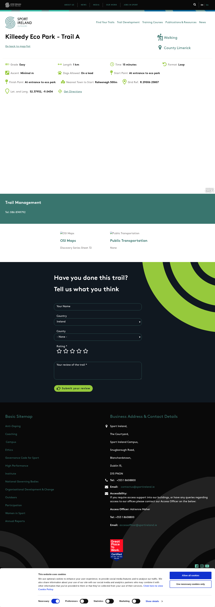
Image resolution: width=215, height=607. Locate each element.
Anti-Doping (13, 426)
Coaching (11, 434)
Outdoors (11, 497)
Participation (13, 505)
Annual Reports (15, 521)
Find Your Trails (105, 22)
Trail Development (128, 22)
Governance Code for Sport (22, 458)
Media (96, 5)
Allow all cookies (190, 575)
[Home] (26, 5)
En (202, 5)
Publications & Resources (180, 22)
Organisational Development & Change (29, 489)
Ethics (9, 450)
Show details (152, 601)
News (83, 5)
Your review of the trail (71, 365)
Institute (10, 474)
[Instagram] (202, 566)
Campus (11, 442)
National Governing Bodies (21, 482)
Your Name (63, 306)
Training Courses (152, 22)
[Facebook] (197, 566)
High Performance (16, 466)
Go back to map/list (17, 46)
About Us (69, 5)
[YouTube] (207, 566)
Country (62, 316)
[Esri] (209, 190)
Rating (61, 346)
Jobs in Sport (131, 5)
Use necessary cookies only (190, 584)
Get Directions (73, 92)
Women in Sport (15, 513)
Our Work (111, 5)
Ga (207, 5)
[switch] (84, 601)
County (61, 331)
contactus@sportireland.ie (138, 487)
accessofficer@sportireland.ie (138, 525)
